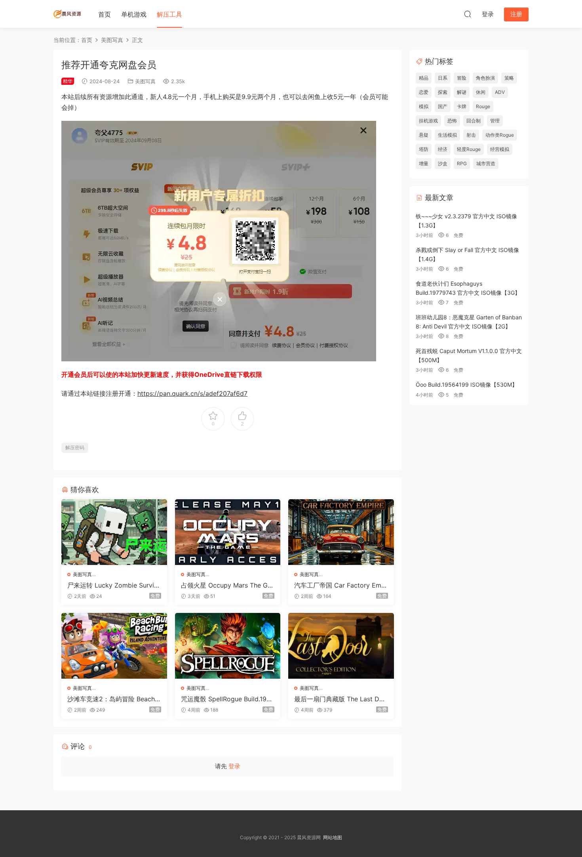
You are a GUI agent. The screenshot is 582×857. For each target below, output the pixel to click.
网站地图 (332, 837)
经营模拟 (499, 149)
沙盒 (442, 163)
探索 (442, 92)
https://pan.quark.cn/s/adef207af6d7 (192, 393)
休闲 (480, 92)
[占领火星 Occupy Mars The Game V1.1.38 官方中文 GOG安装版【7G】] (228, 532)
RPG (462, 163)
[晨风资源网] (67, 14)
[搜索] (468, 14)
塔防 (423, 149)
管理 (495, 121)
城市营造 (485, 163)
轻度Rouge (469, 149)
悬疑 (423, 135)
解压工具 (169, 14)
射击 (471, 135)
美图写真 (145, 81)
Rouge (483, 106)
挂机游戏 (428, 121)
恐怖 (452, 121)
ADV (500, 92)
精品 (423, 78)
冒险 (461, 78)
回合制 (473, 121)
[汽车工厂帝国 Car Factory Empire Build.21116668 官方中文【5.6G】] (341, 532)
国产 (442, 106)
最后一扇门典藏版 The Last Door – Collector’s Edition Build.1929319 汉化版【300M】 (340, 699)
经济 (442, 149)
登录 (234, 766)
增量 (423, 163)
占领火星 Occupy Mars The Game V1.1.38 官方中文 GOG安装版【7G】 (227, 585)
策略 (509, 78)
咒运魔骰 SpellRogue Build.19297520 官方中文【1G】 (227, 699)
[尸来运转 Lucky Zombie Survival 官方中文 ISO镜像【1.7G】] (114, 532)
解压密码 (74, 447)
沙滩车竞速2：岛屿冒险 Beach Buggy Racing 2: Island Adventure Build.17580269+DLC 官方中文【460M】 (114, 699)
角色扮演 (485, 78)
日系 (442, 78)
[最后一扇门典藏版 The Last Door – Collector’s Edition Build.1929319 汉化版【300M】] (341, 646)
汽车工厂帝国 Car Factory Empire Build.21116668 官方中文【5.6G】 (340, 585)
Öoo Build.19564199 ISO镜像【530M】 (466, 384)
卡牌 (461, 106)
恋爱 (423, 92)
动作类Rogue (499, 135)
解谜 (461, 92)
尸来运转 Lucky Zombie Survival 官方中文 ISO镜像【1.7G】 (112, 585)
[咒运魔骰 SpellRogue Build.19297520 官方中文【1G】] (228, 646)
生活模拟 (447, 135)
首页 (104, 14)
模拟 (423, 106)
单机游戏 (133, 14)
